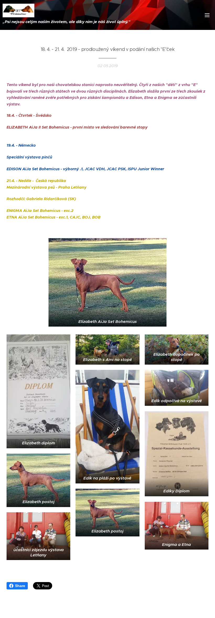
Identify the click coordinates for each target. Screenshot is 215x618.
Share (20, 586)
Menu (207, 15)
